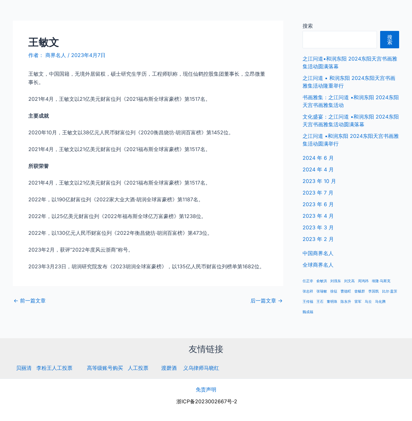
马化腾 (380, 302)
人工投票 (138, 368)
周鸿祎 (363, 281)
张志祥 (308, 291)
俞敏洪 (321, 281)
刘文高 (349, 281)
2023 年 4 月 (318, 216)
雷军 (357, 302)
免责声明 (206, 389)
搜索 (308, 26)
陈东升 (346, 302)
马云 (368, 302)
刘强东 (335, 281)
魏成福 (308, 312)
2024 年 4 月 (318, 169)
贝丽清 (24, 368)
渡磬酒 (169, 368)
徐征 (333, 291)
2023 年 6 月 (318, 204)
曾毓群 (359, 291)
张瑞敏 (321, 291)
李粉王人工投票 (54, 368)
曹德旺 (346, 291)
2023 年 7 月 (318, 192)
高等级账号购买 (105, 368)
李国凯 (373, 291)
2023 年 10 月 (319, 181)
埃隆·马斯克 (381, 281)
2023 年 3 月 (318, 227)
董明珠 (332, 302)
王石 (319, 302)
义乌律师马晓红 (201, 368)
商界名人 (28, 13)
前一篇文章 (30, 300)
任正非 (308, 281)
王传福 (308, 302)
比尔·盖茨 (389, 291)
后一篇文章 (266, 300)
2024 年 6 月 (318, 158)
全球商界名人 (380, 13)
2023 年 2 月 (318, 239)
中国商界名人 (338, 13)
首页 (308, 13)
